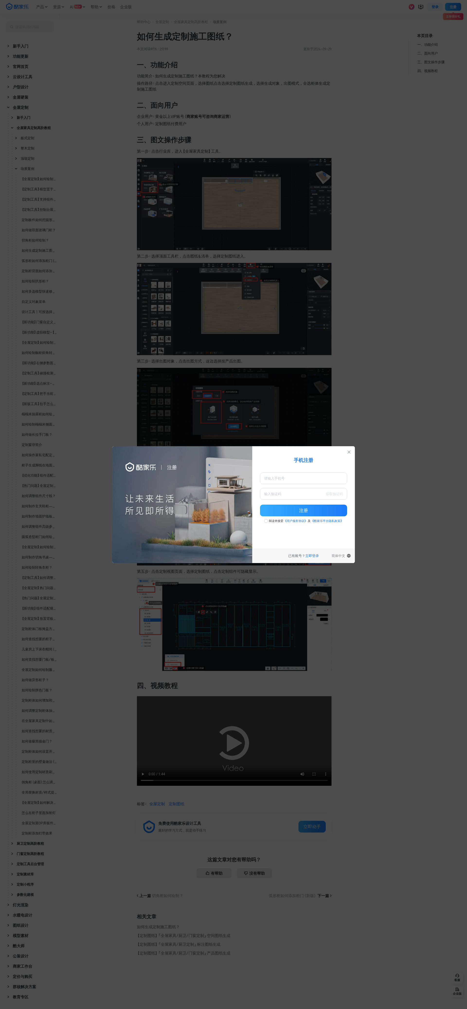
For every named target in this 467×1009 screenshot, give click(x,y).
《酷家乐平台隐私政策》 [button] (327, 520)
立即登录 (312, 555)
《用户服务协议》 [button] (295, 520)
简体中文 (338, 555)
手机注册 (303, 460)
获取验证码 (334, 494)
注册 (303, 510)
